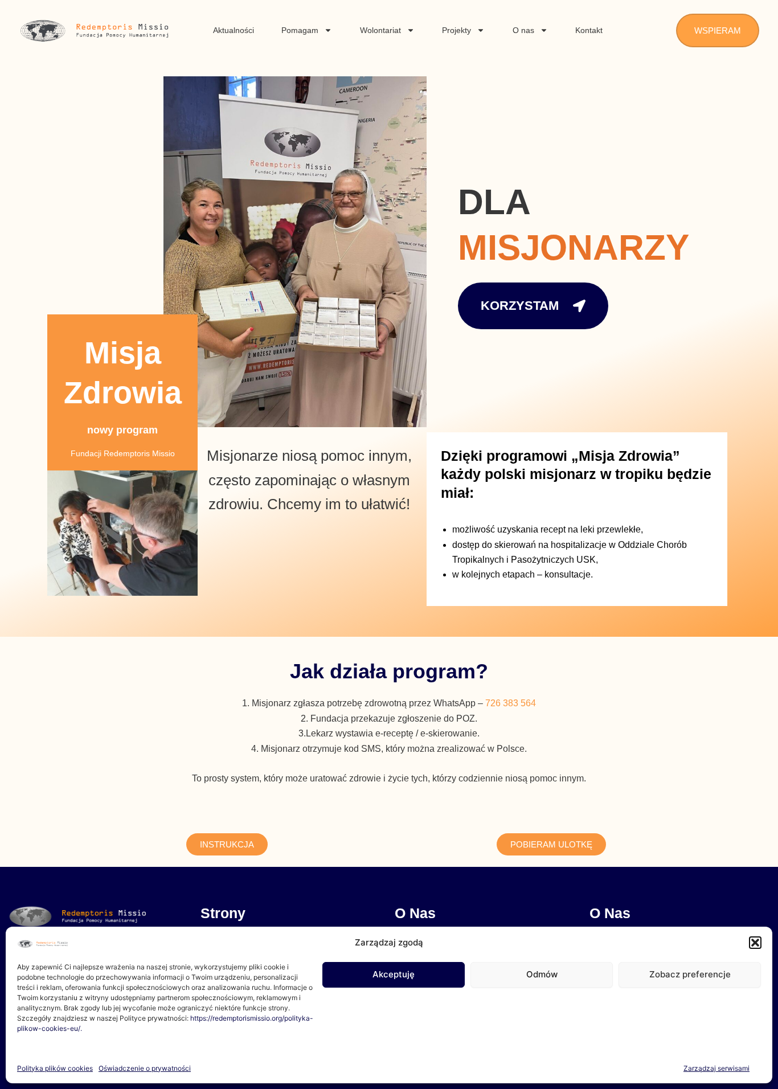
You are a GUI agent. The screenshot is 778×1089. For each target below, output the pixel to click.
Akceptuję (393, 974)
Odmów (542, 974)
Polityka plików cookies (55, 1068)
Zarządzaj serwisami (716, 1068)
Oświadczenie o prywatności (145, 1068)
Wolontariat (380, 30)
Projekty (456, 30)
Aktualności (233, 30)
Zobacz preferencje (690, 974)
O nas (523, 30)
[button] (755, 942)
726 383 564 (510, 703)
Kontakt (589, 30)
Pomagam (299, 30)
